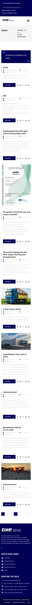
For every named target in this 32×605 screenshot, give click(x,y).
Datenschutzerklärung (19, 602)
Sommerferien (9, 484)
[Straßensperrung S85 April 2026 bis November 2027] (18, 158)
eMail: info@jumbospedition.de (13, 592)
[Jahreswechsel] (18, 417)
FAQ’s (5, 570)
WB (4, 96)
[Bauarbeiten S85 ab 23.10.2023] (18, 457)
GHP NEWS (7, 558)
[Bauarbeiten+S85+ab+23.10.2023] (21, 457)
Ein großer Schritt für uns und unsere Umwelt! (16, 213)
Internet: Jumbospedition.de (12, 580)
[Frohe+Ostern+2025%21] (21, 327)
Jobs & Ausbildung (9, 564)
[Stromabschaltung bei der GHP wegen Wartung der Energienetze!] (18, 282)
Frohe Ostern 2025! (12, 309)
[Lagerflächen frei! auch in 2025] (16, 341)
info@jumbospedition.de (13, 7)
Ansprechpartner (9, 561)
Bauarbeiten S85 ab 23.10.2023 (12, 428)
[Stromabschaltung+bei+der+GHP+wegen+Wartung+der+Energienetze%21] (21, 282)
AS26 (5, 67)
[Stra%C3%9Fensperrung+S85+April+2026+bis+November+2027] (21, 158)
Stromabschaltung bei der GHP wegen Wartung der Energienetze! (15, 254)
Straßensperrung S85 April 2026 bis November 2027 (15, 132)
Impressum (7, 602)
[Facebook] (4, 7)
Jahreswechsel (10, 392)
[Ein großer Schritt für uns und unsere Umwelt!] (18, 241)
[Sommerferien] (18, 504)
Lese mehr (7, 85)
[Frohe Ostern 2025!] (18, 327)
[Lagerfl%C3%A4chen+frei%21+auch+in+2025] (21, 381)
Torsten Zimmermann (11, 70)
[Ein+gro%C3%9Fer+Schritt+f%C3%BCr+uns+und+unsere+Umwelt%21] (21, 241)
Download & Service (10, 567)
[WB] (18, 120)
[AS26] (18, 85)
